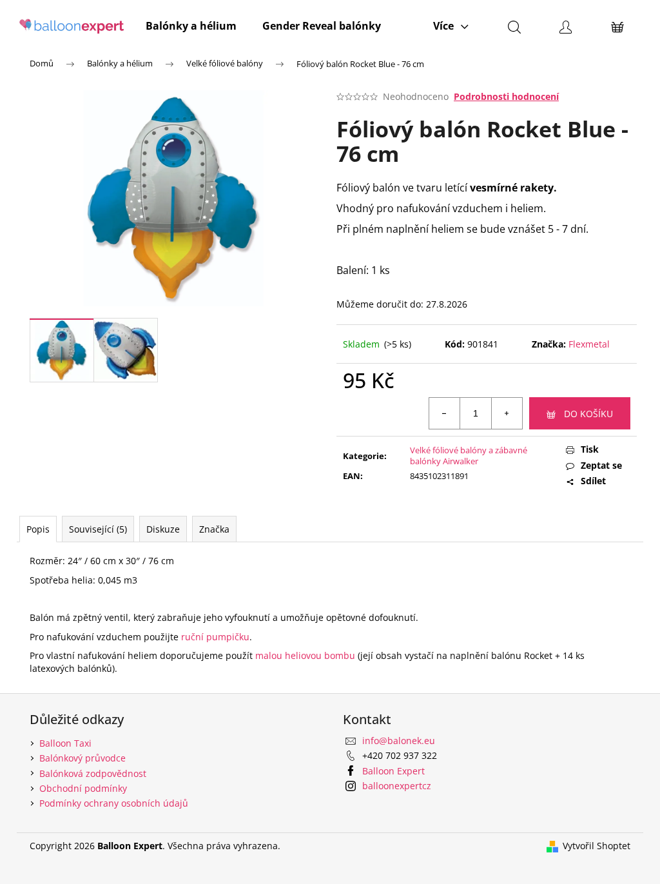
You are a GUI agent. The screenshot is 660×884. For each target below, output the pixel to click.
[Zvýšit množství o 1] (506, 413)
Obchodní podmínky (83, 788)
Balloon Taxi (65, 743)
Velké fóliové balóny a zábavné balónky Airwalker (468, 455)
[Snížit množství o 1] (444, 413)
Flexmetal (589, 344)
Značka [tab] (214, 529)
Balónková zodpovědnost (92, 773)
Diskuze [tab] (163, 529)
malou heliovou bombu (305, 655)
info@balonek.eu (398, 740)
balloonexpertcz (396, 786)
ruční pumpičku (215, 637)
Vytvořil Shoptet (596, 846)
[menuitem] (191, 26)
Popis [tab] (38, 529)
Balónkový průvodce (82, 758)
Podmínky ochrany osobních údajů (113, 803)
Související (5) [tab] (98, 529)
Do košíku (588, 414)
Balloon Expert (393, 771)
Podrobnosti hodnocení (506, 96)
